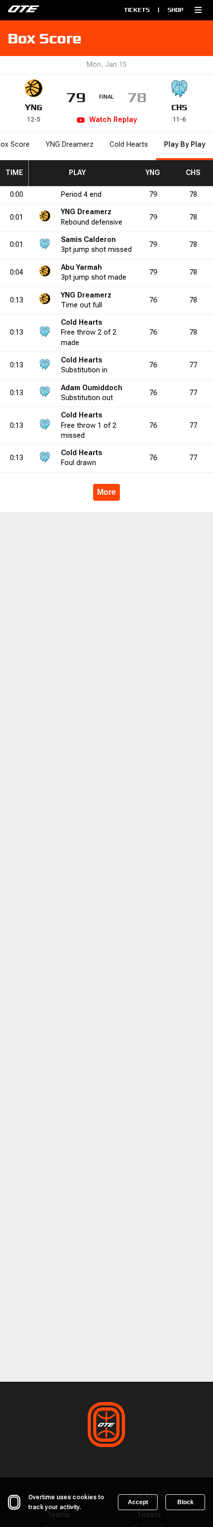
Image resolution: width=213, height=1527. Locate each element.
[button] (198, 10)
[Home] (50, 9)
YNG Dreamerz (70, 144)
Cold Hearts (128, 144)
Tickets (137, 9)
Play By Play (184, 144)
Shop (175, 9)
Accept (138, 1502)
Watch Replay (113, 120)
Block (185, 1502)
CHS (179, 107)
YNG (33, 107)
